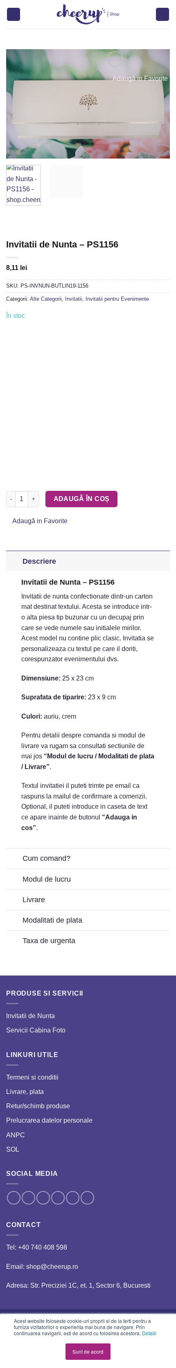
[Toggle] (14, 561)
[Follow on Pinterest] (58, 1198)
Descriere (39, 561)
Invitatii (73, 299)
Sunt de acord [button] (88, 1351)
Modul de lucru (47, 879)
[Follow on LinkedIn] (72, 1198)
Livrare (34, 900)
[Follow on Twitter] (43, 1198)
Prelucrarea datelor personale (49, 1120)
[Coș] (162, 14)
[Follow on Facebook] (13, 1198)
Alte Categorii (46, 299)
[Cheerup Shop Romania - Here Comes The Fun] (88, 14)
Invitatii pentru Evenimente (117, 299)
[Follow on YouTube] (87, 1198)
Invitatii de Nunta (30, 1015)
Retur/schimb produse (38, 1106)
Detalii (149, 1332)
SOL (12, 1149)
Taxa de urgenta (49, 941)
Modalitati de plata (52, 920)
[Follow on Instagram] (28, 1198)
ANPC (15, 1135)
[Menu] (13, 14)
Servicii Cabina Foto (35, 1030)
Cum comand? (46, 858)
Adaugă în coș (82, 498)
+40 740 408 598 (42, 1247)
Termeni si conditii (32, 1077)
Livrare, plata (25, 1091)
